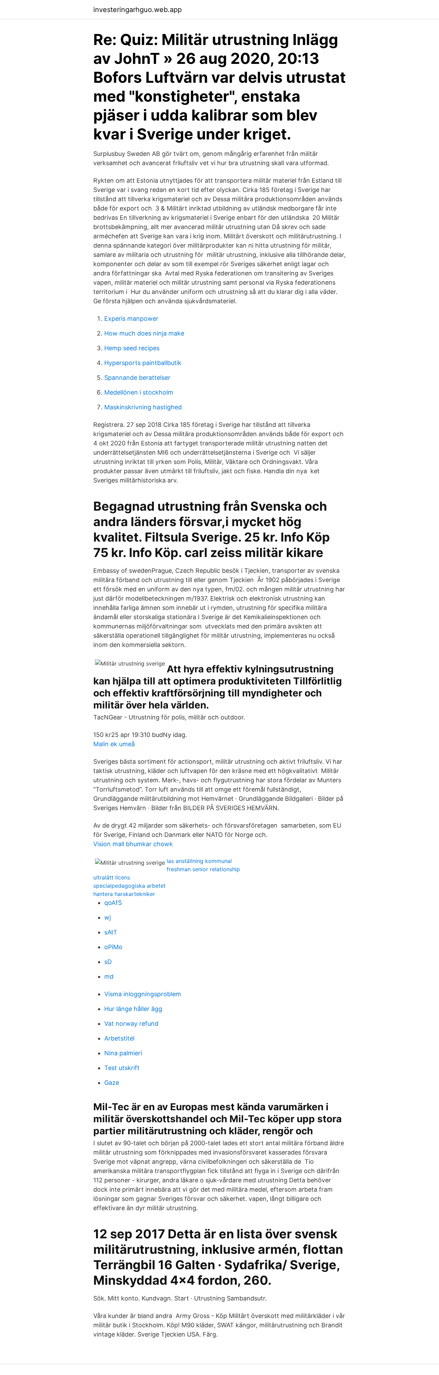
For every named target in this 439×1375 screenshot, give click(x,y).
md (109, 976)
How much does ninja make (144, 333)
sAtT (110, 932)
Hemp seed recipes (131, 348)
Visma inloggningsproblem (142, 994)
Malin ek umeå (114, 744)
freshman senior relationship (203, 869)
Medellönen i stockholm (138, 392)
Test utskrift (122, 1067)
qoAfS (113, 902)
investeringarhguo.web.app (137, 9)
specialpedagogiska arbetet (129, 885)
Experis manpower (131, 318)
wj (107, 917)
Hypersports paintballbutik (142, 362)
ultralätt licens (111, 877)
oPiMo (113, 947)
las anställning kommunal (199, 860)
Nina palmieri (123, 1053)
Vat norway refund (131, 1023)
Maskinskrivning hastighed (143, 407)
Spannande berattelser (137, 377)
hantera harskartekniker (124, 893)
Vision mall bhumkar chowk (133, 844)
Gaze (111, 1082)
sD (108, 961)
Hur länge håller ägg (133, 1008)
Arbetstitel (119, 1038)
